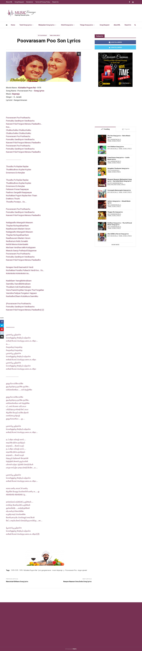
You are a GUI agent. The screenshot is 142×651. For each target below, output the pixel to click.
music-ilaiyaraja (57, 570)
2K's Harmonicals (114, 139)
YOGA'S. (75, 649)
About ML (117, 25)
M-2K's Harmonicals (115, 183)
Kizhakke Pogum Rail (30, 570)
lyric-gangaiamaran (44, 570)
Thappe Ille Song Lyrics (115, 212)
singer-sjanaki (82, 570)
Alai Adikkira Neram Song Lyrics (118, 234)
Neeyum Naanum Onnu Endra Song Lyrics (77, 581)
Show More (115, 244)
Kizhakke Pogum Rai (27, 88)
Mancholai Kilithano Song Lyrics (17, 581)
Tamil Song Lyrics (25, 25)
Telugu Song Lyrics (86, 25)
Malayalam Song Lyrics (46, 25)
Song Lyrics (39, 91)
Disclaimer (29, 2)
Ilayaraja (16, 94)
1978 (21, 570)
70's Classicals (42, 35)
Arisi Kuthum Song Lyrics (115, 146)
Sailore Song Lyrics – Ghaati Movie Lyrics (118, 202)
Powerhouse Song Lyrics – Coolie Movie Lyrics (118, 158)
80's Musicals (112, 148)
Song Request (104, 25)
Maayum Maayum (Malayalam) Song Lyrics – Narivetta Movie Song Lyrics (119, 180)
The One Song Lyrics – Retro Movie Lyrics (118, 136)
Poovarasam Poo (71, 570)
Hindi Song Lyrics (67, 25)
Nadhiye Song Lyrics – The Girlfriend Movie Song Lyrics (119, 223)
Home (13, 25)
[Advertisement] (44, 110)
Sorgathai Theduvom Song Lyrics (118, 168)
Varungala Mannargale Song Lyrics (119, 190)
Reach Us (128, 25)
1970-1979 (14, 570)
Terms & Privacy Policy (42, 2)
